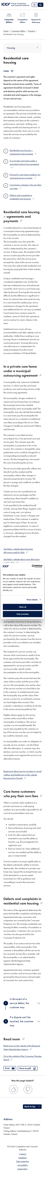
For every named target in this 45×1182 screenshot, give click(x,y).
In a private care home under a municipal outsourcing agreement (24, 162)
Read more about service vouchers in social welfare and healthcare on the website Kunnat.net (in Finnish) (22, 775)
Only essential (22, 614)
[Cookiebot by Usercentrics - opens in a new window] (32, 566)
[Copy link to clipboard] (21, 221)
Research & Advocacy (36, 20)
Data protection (22, 1161)
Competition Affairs (22, 20)
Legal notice (22, 1169)
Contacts (22, 1154)
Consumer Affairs (9, 20)
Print (7, 1068)
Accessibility (22, 1165)
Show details (32, 600)
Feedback (22, 1157)
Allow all (22, 607)
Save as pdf (25, 1068)
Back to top (29, 1106)
